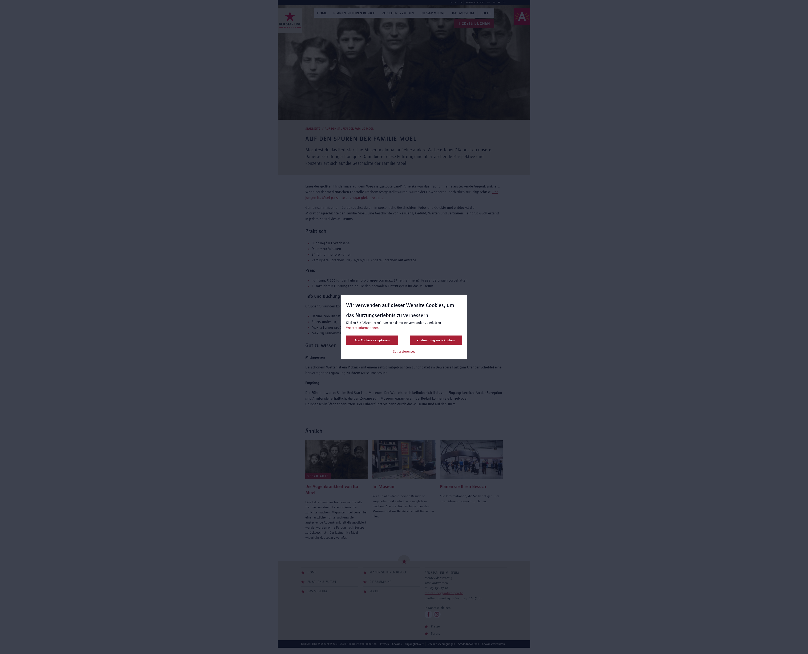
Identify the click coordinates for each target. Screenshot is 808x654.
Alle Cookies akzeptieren (372, 340)
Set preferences (404, 351)
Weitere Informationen (362, 328)
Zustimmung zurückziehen (436, 340)
